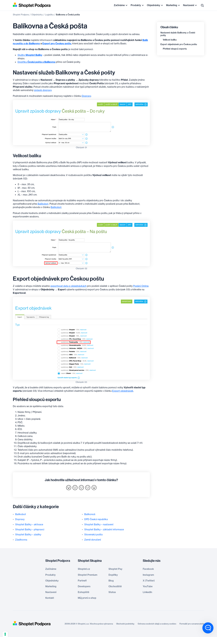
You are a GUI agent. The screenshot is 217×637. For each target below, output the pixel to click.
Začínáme (119, 5)
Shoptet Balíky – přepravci (29, 529)
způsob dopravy (43, 90)
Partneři (82, 580)
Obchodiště (115, 586)
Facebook (148, 568)
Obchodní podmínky (125, 624)
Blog (111, 580)
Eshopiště (83, 592)
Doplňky (113, 574)
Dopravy (86, 95)
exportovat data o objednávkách (68, 285)
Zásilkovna (21, 539)
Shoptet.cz (84, 568)
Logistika (49, 14)
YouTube (147, 586)
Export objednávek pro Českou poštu (178, 44)
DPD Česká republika (96, 519)
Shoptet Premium (87, 574)
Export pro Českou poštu (56, 43)
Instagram (148, 574)
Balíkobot (43, 203)
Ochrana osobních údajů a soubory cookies (157, 624)
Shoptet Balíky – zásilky (28, 534)
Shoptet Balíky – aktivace (29, 524)
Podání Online (141, 285)
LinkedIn (147, 592)
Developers (84, 586)
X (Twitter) (149, 580)
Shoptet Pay (115, 568)
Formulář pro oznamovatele (192, 624)
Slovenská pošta (93, 534)
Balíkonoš (89, 514)
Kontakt (49, 597)
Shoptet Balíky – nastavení (98, 524)
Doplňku (36, 61)
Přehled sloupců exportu (175, 48)
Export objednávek (122, 390)
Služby (30, 54)
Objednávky (153, 5)
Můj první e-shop (87, 597)
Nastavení (188, 5)
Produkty (136, 5)
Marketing (171, 5)
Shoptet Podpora (21, 14)
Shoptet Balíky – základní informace (104, 529)
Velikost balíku (170, 40)
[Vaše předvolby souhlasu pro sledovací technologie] (5, 634)
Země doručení (92, 539)
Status (112, 592)
